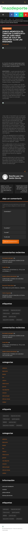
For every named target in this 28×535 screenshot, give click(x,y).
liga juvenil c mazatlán (8, 319)
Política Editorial (6, 492)
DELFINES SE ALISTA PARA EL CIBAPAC (13, 288)
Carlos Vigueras (6, 293)
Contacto (4, 489)
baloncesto (6, 310)
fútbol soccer (6, 313)
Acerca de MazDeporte (8, 486)
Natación (4, 392)
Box (3, 377)
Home (1, 19)
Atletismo (4, 368)
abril (10, 19)
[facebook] (11, 14)
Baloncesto (5, 371)
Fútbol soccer (5, 383)
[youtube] (25, 14)
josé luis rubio (12, 316)
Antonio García (16, 177)
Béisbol (4, 374)
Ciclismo (4, 380)
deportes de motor (15, 310)
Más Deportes (5, 389)
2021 (6, 19)
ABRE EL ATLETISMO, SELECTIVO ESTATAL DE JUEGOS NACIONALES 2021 (6, 189)
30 (13, 19)
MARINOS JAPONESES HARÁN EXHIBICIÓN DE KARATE (13, 261)
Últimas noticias (19, 19)
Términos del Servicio (7, 495)
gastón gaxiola (15, 313)
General (4, 386)
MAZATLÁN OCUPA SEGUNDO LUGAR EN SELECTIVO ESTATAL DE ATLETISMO (21, 189)
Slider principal (5, 396)
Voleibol (4, 402)
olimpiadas (19, 319)
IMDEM (5, 316)
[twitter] (16, 14)
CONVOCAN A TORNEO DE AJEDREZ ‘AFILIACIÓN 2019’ (12, 279)
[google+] (21, 14)
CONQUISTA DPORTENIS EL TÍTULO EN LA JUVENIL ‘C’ (13, 270)
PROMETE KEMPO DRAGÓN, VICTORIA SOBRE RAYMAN (13, 296)
